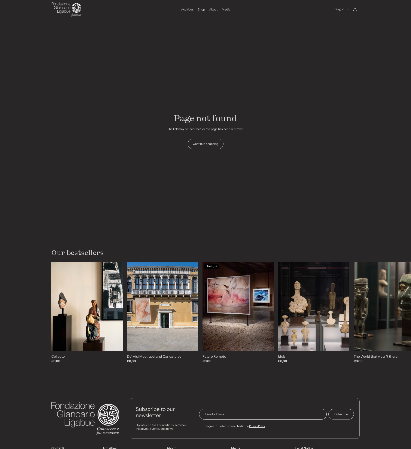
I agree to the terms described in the (235, 426)
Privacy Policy (257, 426)
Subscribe (341, 414)
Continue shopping (205, 144)
